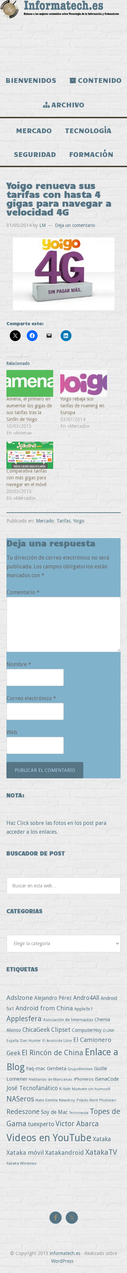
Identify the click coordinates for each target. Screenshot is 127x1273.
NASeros (20, 1099)
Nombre (18, 664)
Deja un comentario (75, 225)
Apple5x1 (83, 1008)
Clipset (60, 1029)
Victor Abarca (77, 1123)
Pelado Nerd (87, 1100)
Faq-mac (35, 1068)
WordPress (62, 1261)
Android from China (44, 1008)
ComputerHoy (87, 1030)
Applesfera (24, 1018)
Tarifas (63, 521)
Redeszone (23, 1112)
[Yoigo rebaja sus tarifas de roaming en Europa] (83, 383)
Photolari (107, 1100)
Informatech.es (63, 34)
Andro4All (86, 997)
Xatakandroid (64, 1152)
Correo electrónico (31, 698)
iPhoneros (83, 1079)
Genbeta (56, 1068)
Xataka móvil (25, 1152)
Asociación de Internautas (68, 1019)
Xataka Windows (21, 1163)
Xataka (102, 1139)
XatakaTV (101, 1152)
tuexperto (41, 1124)
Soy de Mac (54, 1112)
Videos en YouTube (48, 1138)
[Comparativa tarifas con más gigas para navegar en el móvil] (30, 455)
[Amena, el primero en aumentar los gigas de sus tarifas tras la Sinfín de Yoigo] (30, 383)
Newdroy (67, 1100)
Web (11, 732)
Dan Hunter (30, 1040)
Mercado (45, 521)
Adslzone (19, 998)
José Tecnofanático (32, 1088)
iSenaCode (107, 1079)
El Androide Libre (57, 1041)
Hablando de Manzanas (50, 1079)
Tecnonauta (78, 1113)
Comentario (23, 592)
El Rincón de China (52, 1052)
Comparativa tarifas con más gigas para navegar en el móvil (26, 477)
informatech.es (65, 1253)
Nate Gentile (47, 1100)
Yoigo (78, 521)
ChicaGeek (36, 1029)
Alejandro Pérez (53, 998)
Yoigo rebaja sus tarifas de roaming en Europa (82, 405)
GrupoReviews (80, 1069)
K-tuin (64, 1088)
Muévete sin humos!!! (91, 1088)
